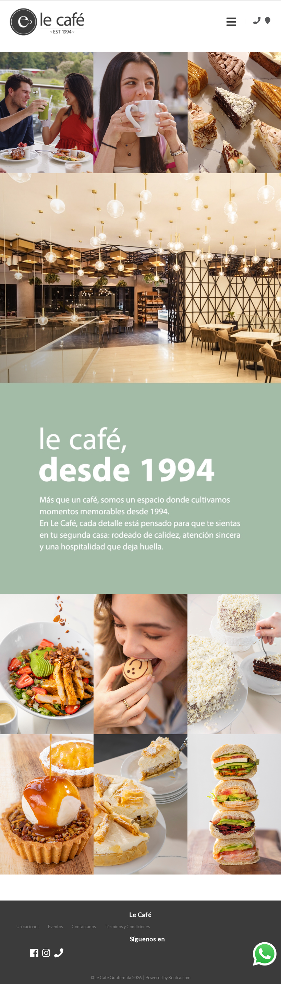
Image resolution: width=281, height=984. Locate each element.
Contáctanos (84, 926)
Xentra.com (179, 977)
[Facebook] (34, 952)
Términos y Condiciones (127, 926)
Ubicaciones (27, 926)
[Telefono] (58, 952)
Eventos (55, 926)
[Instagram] (46, 952)
